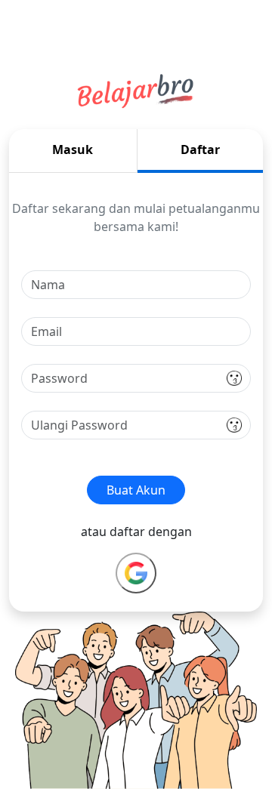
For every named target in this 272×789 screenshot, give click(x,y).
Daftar (200, 149)
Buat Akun (136, 490)
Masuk (72, 149)
